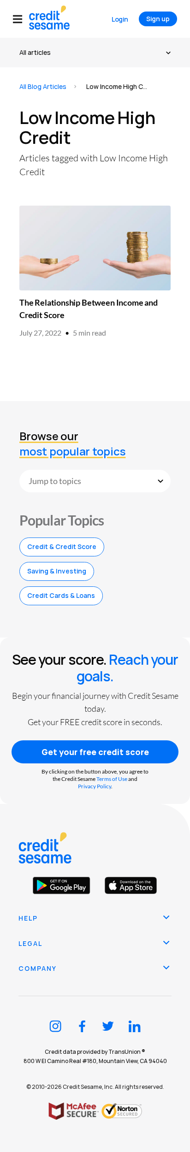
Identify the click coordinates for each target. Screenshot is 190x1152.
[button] (21, 19)
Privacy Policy (94, 786)
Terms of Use (111, 778)
